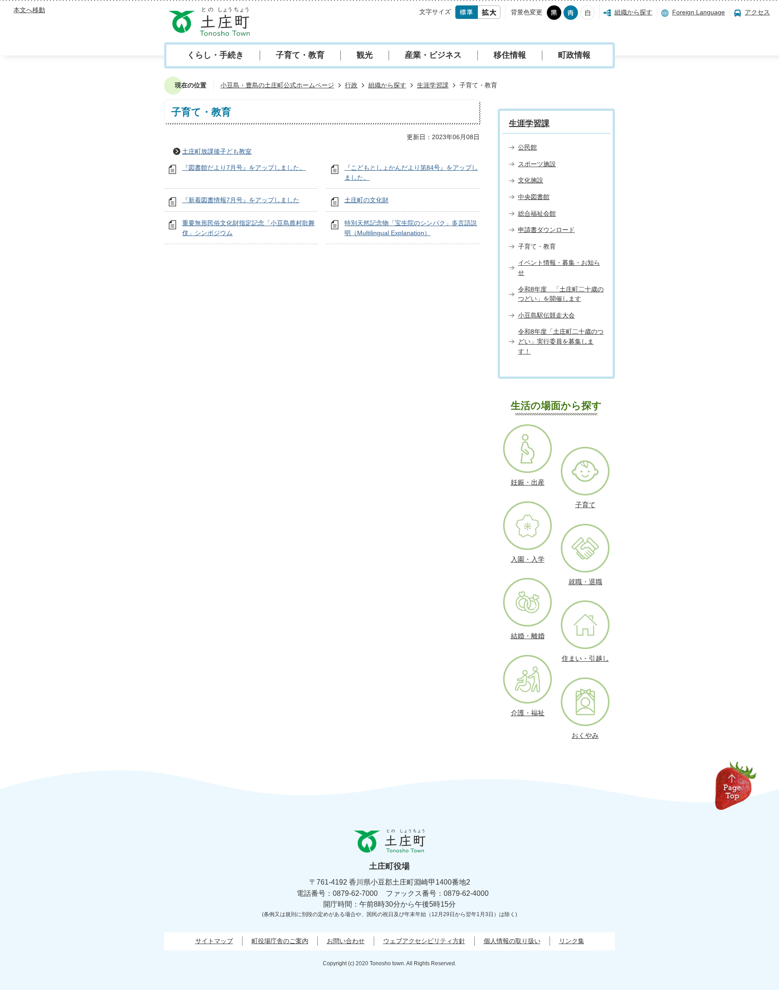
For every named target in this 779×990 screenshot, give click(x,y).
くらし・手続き (215, 54)
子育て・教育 (300, 54)
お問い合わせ (346, 941)
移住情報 (510, 54)
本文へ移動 (29, 10)
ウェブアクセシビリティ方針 (424, 941)
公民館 (527, 147)
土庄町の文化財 (366, 200)
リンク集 (571, 941)
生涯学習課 (433, 85)
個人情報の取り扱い (512, 941)
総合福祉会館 (537, 213)
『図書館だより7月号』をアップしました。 (244, 167)
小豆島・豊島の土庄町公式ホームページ (277, 85)
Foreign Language (698, 12)
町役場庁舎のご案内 (280, 941)
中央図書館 (534, 196)
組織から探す (633, 12)
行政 (351, 85)
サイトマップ (214, 941)
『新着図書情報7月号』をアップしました (240, 200)
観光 (365, 54)
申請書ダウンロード (546, 229)
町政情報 (574, 54)
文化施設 (530, 180)
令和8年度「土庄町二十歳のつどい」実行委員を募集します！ (561, 341)
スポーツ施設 (537, 164)
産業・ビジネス (433, 54)
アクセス (757, 12)
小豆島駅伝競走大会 (546, 315)
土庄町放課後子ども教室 (217, 151)
